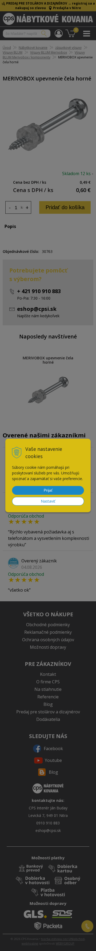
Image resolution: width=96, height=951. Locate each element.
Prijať (48, 490)
